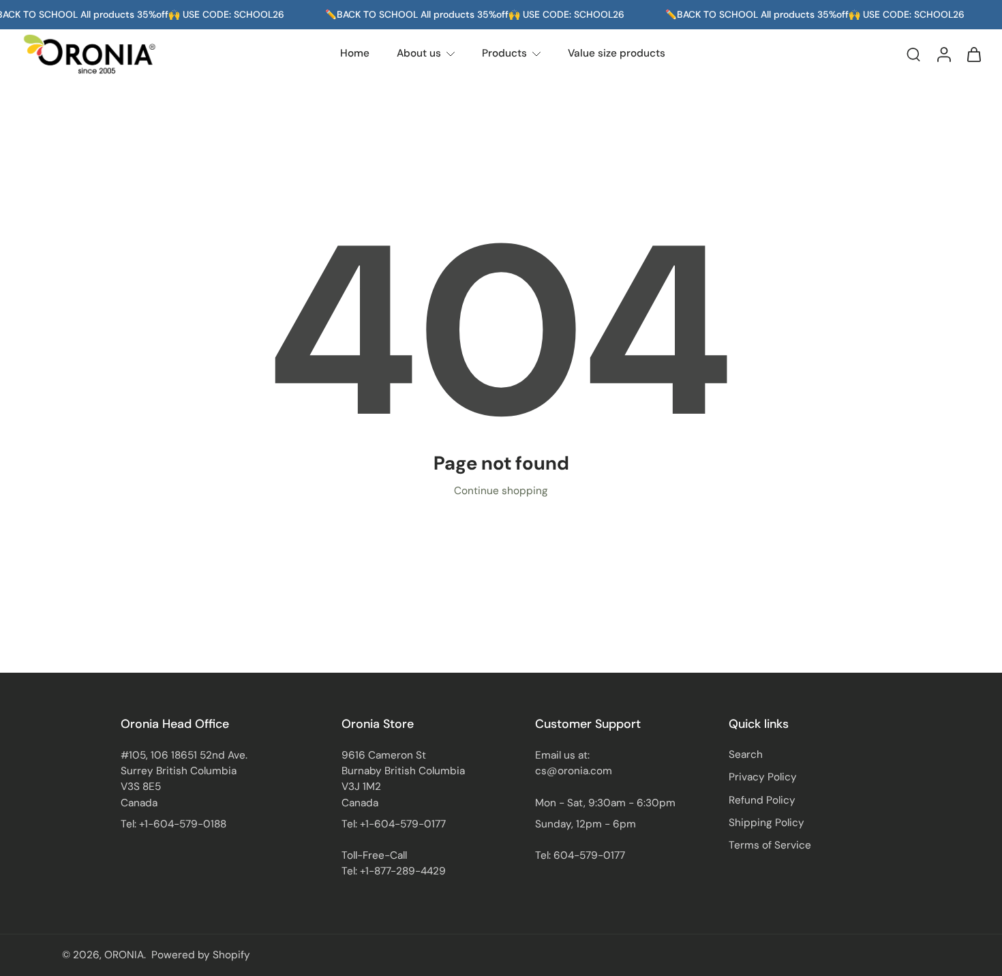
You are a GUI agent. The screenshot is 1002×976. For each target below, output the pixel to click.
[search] (913, 53)
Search (746, 754)
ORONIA (124, 955)
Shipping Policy (766, 822)
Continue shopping (501, 491)
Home (354, 53)
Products (504, 53)
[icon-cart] (973, 54)
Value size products (616, 53)
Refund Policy (762, 799)
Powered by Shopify (200, 955)
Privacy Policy (763, 777)
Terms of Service (770, 845)
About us (419, 53)
